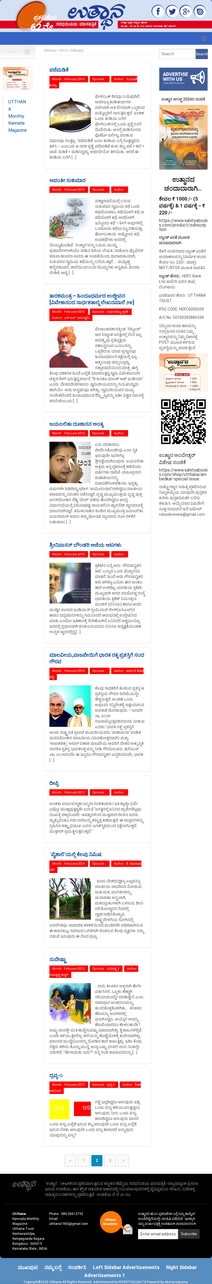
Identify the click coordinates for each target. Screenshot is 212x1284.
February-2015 (74, 79)
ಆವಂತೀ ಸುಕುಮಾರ (67, 180)
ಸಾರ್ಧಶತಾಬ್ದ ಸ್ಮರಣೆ (118, 312)
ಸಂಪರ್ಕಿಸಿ (77, 1267)
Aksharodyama (176, 1282)
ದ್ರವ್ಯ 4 (111, 1084)
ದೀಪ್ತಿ (54, 783)
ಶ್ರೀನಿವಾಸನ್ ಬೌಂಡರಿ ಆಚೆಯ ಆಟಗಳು (85, 545)
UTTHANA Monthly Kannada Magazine (17, 116)
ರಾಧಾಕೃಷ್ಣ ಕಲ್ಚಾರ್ (58, 975)
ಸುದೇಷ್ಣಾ (57, 959)
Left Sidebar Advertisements (126, 1267)
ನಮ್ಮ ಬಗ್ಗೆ (52, 1267)
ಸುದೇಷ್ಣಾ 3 (113, 968)
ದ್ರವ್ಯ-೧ (56, 1075)
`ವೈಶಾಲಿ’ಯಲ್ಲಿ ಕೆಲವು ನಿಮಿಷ (75, 854)
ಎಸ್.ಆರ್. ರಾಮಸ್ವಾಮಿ (77, 318)
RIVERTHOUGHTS (132, 1282)
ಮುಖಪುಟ (28, 1267)
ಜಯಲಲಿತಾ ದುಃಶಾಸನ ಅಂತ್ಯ (76, 424)
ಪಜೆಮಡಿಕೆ (58, 70)
